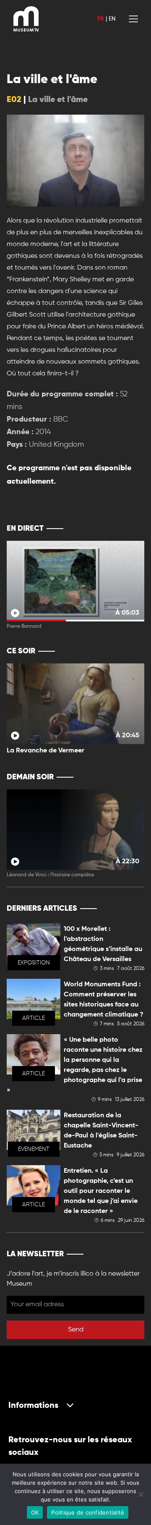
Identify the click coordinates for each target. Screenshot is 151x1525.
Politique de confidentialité (87, 1512)
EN (112, 19)
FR (100, 19)
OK (35, 1512)
